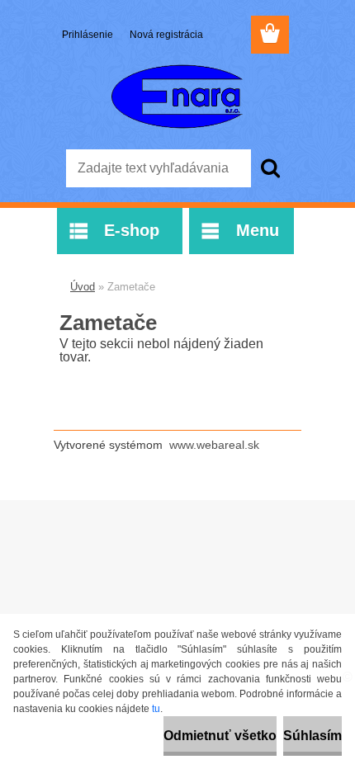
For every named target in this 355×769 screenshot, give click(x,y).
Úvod (82, 287)
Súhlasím (312, 736)
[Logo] (177, 96)
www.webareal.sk (214, 444)
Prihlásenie (89, 34)
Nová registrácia (166, 34)
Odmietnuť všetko (220, 736)
